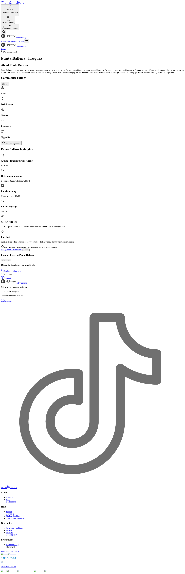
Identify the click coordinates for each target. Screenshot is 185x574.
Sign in (26, 250)
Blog (8, 499)
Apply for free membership (12, 250)
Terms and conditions (14, 528)
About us (9, 497)
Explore (7, 271)
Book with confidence (10, 551)
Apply (21, 41)
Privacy (9, 530)
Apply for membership (10, 41)
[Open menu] (26, 41)
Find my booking (13, 516)
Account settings (12, 545)
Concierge (17, 271)
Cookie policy (11, 535)
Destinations (11, 502)
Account (7, 278)
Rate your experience (13, 144)
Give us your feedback (15, 518)
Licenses (9, 532)
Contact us (10, 514)
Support (9, 512)
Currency (10, 547)
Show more (6, 260)
